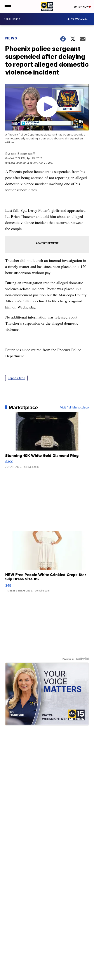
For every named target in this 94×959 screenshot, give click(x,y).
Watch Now (81, 6)
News (11, 38)
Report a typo (16, 378)
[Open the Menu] (7, 6)
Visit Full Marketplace (74, 407)
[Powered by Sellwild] (82, 658)
